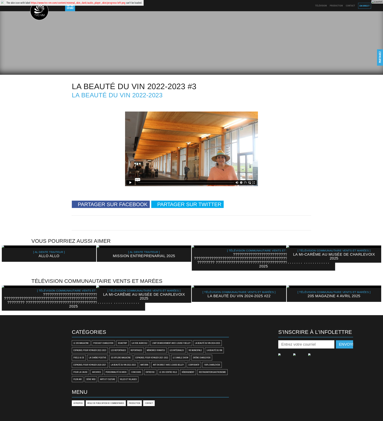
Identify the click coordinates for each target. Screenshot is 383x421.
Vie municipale (195, 350)
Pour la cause (80, 372)
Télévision (321, 5)
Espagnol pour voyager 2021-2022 (151, 357)
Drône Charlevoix (202, 357)
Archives (96, 372)
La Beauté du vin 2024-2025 (207, 343)
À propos (78, 403)
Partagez (380, 60)
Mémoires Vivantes (156, 350)
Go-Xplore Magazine (121, 357)
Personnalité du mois (116, 372)
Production (336, 5)
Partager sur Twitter (189, 204)
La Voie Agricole (140, 343)
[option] (49, 253)
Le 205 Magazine (81, 343)
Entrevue (150, 372)
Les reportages (118, 350)
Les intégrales (177, 350)
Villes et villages (128, 379)
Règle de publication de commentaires (105, 403)
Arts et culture (107, 379)
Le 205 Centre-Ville (168, 372)
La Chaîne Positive (97, 357)
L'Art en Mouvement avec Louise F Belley (171, 343)
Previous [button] (6, 258)
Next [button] (375, 258)
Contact (350, 5)
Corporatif (193, 365)
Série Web (90, 379)
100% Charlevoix (212, 365)
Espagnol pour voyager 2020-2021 (89, 365)
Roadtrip (122, 343)
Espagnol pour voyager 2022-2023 (89, 350)
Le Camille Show (180, 357)
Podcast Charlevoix (103, 343)
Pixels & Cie (78, 357)
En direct (365, 5)
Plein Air (77, 379)
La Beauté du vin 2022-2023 (117, 95)
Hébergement (188, 372)
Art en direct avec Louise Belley (168, 365)
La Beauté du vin (214, 350)
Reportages (136, 350)
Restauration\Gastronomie (212, 372)
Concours (136, 372)
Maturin (144, 365)
